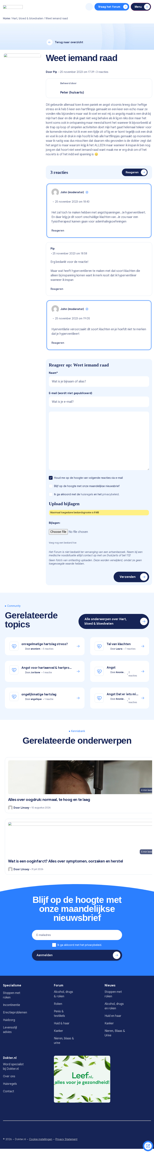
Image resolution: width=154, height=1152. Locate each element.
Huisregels (10, 1084)
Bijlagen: (54, 523)
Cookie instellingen (40, 1139)
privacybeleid (93, 945)
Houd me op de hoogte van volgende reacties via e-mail (89, 477)
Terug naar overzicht (69, 42)
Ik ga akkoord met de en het (86, 494)
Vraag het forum (109, 6)
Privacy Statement (66, 1139)
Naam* (53, 373)
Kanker (58, 1031)
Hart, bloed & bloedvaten (27, 18)
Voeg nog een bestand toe (62, 542)
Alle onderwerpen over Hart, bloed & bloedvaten (106, 621)
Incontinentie (11, 1005)
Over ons (9, 1076)
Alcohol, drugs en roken (114, 1006)
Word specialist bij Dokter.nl (13, 1066)
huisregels (87, 494)
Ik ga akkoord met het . (79, 945)
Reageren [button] (57, 230)
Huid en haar (113, 1016)
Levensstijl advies (10, 1030)
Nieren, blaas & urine (64, 1041)
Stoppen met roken (11, 995)
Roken (58, 1004)
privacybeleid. (110, 494)
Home (6, 18)
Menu (138, 6)
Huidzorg (9, 1020)
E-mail (70, 393)
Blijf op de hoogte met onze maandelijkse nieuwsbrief (87, 486)
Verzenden (128, 577)
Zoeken (89, 7)
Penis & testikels (59, 1014)
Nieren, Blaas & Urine (115, 1033)
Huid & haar (61, 1023)
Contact (8, 1091)
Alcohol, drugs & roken (63, 994)
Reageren (132, 172)
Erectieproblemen (13, 1012)
